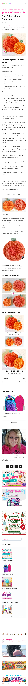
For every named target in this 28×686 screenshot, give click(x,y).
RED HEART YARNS (12, 12)
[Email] (15, 675)
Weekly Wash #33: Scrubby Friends (9, 588)
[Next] (24, 408)
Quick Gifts (4, 12)
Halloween (9, 11)
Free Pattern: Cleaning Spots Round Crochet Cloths (13, 616)
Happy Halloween (21, 380)
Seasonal (18, 12)
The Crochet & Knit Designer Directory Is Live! (12, 602)
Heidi (4, 22)
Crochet (15, 9)
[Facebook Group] (20, 675)
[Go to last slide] (4, 408)
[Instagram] (10, 675)
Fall (19, 9)
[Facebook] (7, 675)
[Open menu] (25, 4)
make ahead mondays (18, 11)
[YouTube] (18, 675)
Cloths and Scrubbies (7, 9)
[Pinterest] (12, 675)
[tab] (11, 422)
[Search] (24, 539)
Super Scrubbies (13, 26)
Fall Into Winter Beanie (5, 380)
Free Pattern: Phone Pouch (11, 414)
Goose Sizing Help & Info (7, 560)
